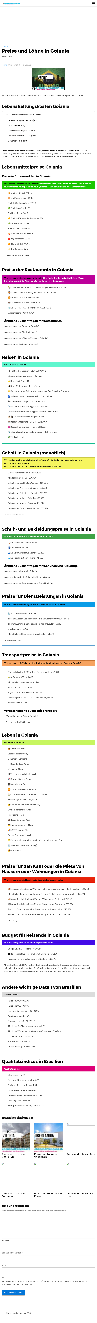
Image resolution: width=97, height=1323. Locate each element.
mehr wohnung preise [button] (14, 921)
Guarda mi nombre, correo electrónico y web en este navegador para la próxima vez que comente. (44, 1282)
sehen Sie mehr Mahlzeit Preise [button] (18, 255)
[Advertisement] (48, 24)
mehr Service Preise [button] (14, 640)
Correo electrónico (12, 1253)
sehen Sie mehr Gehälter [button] (15, 515)
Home (4, 65)
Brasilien (6, 47)
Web (4, 1265)
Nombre (6, 1240)
